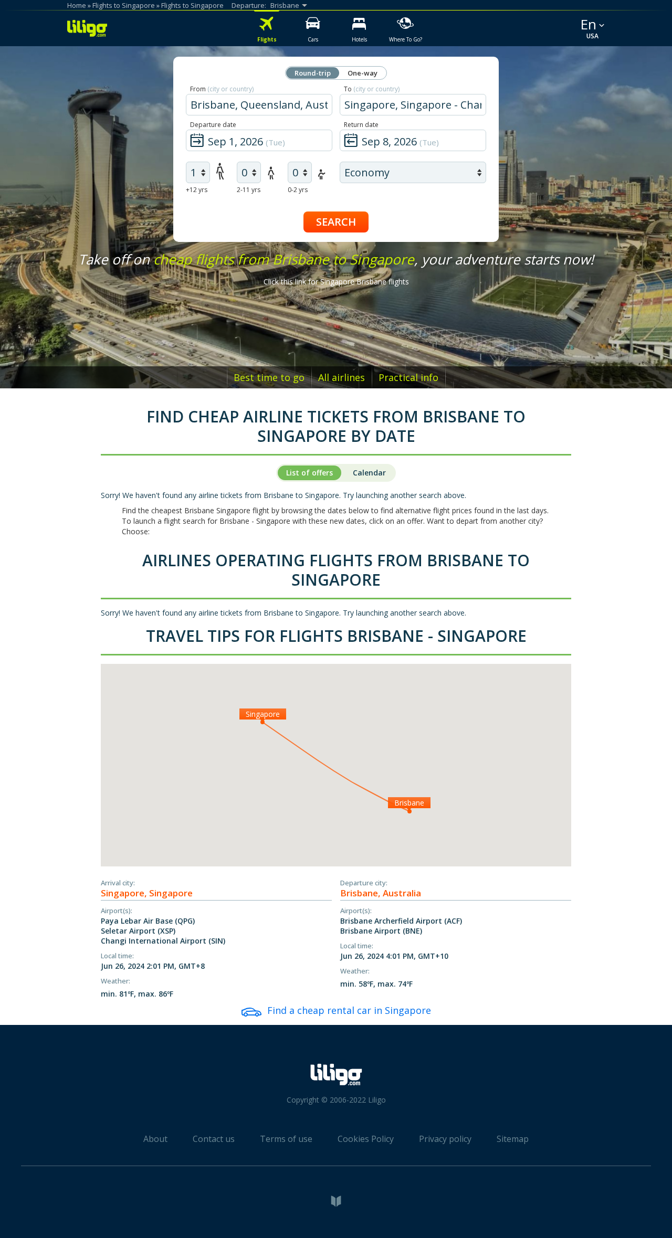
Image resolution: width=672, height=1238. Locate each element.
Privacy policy (445, 1139)
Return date (361, 124)
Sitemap (513, 1139)
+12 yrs (196, 189)
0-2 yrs (298, 189)
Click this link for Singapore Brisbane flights (336, 282)
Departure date (213, 124)
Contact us (214, 1139)
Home (76, 5)
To (372, 88)
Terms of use (286, 1139)
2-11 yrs (248, 189)
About (155, 1139)
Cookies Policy (366, 1139)
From (222, 88)
